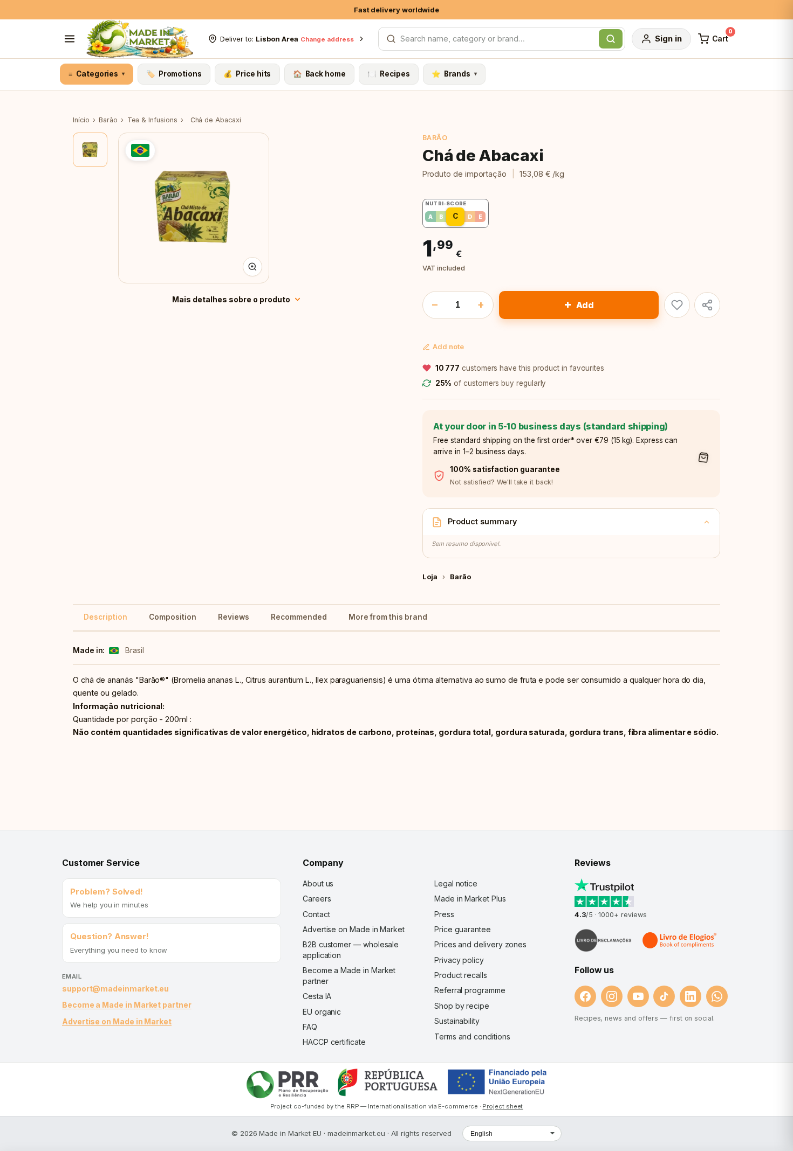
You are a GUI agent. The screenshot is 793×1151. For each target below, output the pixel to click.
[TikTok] (664, 996)
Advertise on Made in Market (117, 1021)
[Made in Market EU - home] (139, 38)
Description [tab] (105, 617)
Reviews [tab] (233, 617)
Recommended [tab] (299, 617)
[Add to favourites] (677, 305)
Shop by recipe (461, 1005)
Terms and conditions (472, 1036)
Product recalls (460, 975)
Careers (317, 898)
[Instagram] (612, 996)
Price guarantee (462, 929)
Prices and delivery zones (480, 944)
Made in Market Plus (470, 898)
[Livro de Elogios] (680, 940)
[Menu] (69, 38)
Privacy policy (459, 960)
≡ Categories (96, 74)
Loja (430, 576)
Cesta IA (317, 996)
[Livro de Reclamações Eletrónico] (603, 940)
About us (318, 883)
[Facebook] (585, 996)
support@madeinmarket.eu (115, 988)
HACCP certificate (334, 1041)
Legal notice (455, 883)
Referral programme (469, 990)
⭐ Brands (454, 74)
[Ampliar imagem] (252, 266)
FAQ (310, 1026)
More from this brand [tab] (387, 617)
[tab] (90, 150)
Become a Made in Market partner (127, 1004)
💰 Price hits (247, 74)
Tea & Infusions (152, 120)
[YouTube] (638, 996)
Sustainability (457, 1020)
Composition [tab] (172, 617)
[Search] (611, 38)
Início (81, 120)
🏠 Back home (319, 74)
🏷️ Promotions (174, 74)
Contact (316, 914)
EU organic (322, 1011)
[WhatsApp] (717, 996)
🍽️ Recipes (388, 74)
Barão (108, 120)
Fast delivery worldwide (396, 9)
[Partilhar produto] (707, 305)
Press (444, 914)
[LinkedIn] (690, 996)
